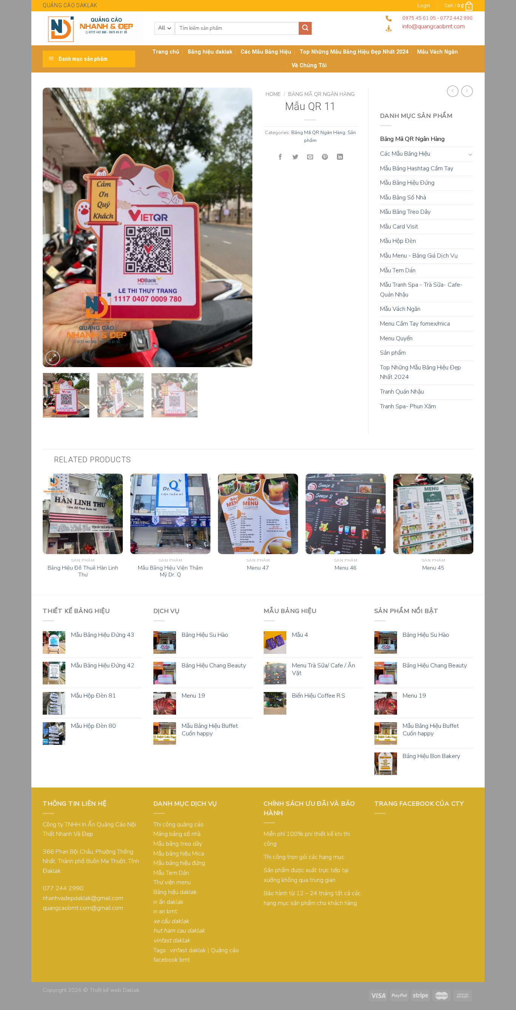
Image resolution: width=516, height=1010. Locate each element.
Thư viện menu (172, 882)
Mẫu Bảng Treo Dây (405, 212)
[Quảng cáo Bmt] (93, 28)
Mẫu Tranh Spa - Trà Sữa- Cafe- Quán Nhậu (421, 290)
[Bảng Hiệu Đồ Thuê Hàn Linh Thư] (83, 514)
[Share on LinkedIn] (340, 157)
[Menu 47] (258, 514)
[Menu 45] (433, 514)
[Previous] (56, 227)
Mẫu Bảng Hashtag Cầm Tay (416, 168)
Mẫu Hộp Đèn (398, 241)
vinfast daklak (188, 950)
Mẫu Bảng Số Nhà (403, 197)
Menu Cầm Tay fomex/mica (415, 324)
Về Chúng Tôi (309, 65)
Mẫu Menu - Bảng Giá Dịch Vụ (419, 256)
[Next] (239, 227)
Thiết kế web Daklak (114, 990)
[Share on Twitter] (295, 157)
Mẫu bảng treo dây (177, 844)
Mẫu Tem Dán (398, 270)
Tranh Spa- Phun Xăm (408, 406)
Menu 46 (346, 567)
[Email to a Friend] (310, 157)
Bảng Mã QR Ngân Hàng (321, 94)
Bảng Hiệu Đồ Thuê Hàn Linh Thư (83, 571)
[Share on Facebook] (280, 157)
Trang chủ (165, 52)
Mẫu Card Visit (399, 226)
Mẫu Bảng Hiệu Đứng (407, 183)
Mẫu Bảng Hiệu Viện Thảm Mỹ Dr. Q (170, 571)
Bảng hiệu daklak (210, 52)
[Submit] (305, 28)
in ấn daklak (168, 902)
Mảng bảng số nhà (177, 834)
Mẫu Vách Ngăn (400, 309)
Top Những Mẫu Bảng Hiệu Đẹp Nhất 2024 (354, 52)
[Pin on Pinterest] (325, 157)
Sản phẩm (393, 353)
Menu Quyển (396, 338)
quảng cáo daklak (70, 5)
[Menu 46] (346, 514)
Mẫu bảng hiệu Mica (178, 853)
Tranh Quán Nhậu (402, 392)
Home (273, 94)
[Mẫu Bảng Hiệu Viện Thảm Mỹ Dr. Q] (170, 514)
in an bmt (165, 911)
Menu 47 (258, 567)
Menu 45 (433, 567)
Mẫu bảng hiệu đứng (179, 863)
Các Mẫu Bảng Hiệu (266, 52)
